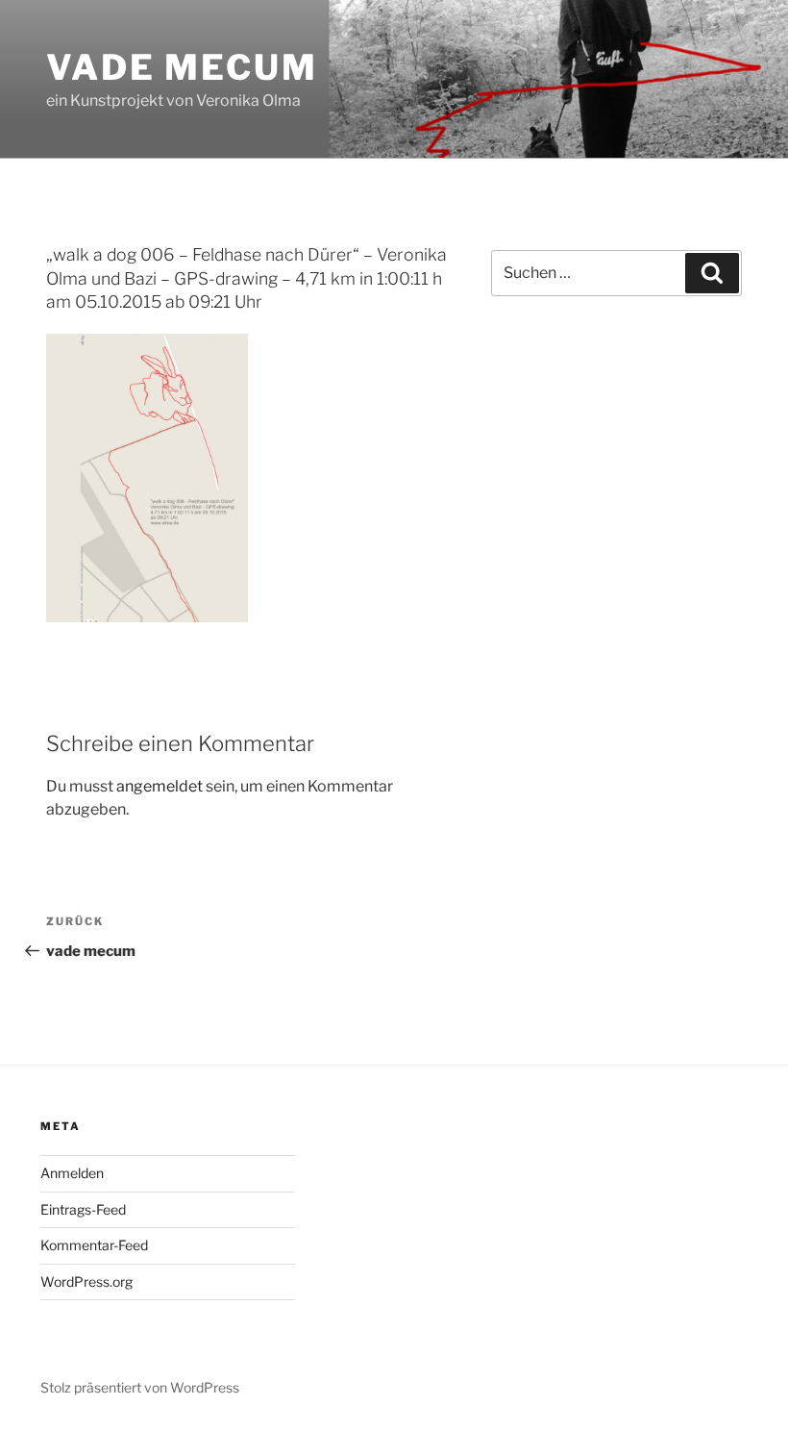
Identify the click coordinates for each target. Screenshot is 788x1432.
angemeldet (159, 786)
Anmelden (72, 1173)
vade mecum (182, 67)
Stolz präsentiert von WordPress (139, 1387)
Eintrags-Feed (83, 1209)
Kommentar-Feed (94, 1245)
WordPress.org (86, 1281)
